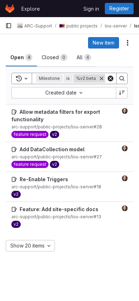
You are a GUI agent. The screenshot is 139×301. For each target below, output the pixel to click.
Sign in (91, 9)
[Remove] (101, 78)
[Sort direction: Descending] (122, 92)
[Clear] (110, 78)
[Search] (122, 78)
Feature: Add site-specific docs (59, 209)
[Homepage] (10, 8)
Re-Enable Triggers (44, 179)
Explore (30, 9)
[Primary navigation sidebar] (8, 25)
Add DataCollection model (52, 149)
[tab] (21, 57)
